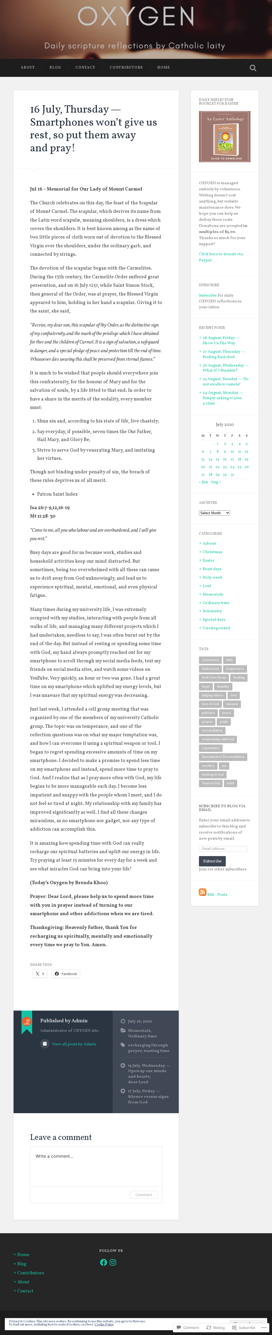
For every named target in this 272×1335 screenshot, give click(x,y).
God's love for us (214, 677)
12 (246, 451)
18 (239, 459)
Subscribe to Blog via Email (222, 808)
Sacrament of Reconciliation (223, 757)
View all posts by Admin (73, 1044)
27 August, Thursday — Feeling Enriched (224, 354)
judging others (212, 695)
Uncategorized (216, 628)
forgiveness (235, 669)
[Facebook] (103, 1262)
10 (232, 451)
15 (217, 459)
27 (203, 474)
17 (232, 459)
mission (232, 704)
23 (225, 467)
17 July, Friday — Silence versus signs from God (148, 1096)
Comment (143, 1194)
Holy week (212, 577)
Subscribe (208, 295)
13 (203, 459)
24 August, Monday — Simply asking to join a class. (223, 398)
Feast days (212, 569)
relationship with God (218, 739)
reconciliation (212, 730)
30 (225, 474)
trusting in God (213, 774)
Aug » (216, 482)
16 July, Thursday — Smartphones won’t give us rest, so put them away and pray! (93, 129)
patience (208, 713)
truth (230, 783)
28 (210, 474)
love (234, 695)
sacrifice (208, 766)
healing (239, 677)
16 (225, 459)
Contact (85, 67)
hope (206, 686)
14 (210, 459)
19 (246, 459)
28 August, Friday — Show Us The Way (221, 340)
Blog (55, 67)
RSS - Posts (217, 895)
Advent (209, 544)
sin (224, 766)
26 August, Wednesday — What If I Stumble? (226, 368)
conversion (210, 660)
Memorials (139, 1031)
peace (226, 713)
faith (229, 660)
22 (217, 467)
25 (239, 467)
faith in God (210, 669)
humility (223, 686)
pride (224, 722)
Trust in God (211, 783)
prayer (207, 722)
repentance (211, 748)
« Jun (203, 482)
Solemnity (212, 611)
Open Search (253, 68)
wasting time (156, 1051)
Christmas (212, 552)
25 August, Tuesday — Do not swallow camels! (226, 381)
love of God (210, 704)
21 (210, 467)
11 (239, 451)
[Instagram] (113, 1262)
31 (232, 474)
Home (163, 67)
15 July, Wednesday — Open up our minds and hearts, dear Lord (149, 1074)
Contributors (126, 67)
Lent (207, 586)
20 (203, 467)
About (28, 67)
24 (232, 467)
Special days (214, 620)
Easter (208, 560)
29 (217, 474)
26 (247, 467)
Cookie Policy (104, 1325)
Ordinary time (142, 1036)
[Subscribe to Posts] (202, 895)
